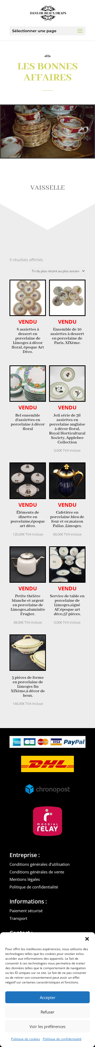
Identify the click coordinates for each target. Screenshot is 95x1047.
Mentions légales (25, 879)
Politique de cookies (25, 1039)
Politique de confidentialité (62, 1039)
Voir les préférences (47, 1026)
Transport (18, 918)
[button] (87, 938)
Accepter (47, 997)
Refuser (47, 1012)
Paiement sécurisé (26, 910)
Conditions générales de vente (37, 871)
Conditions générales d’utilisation (40, 864)
